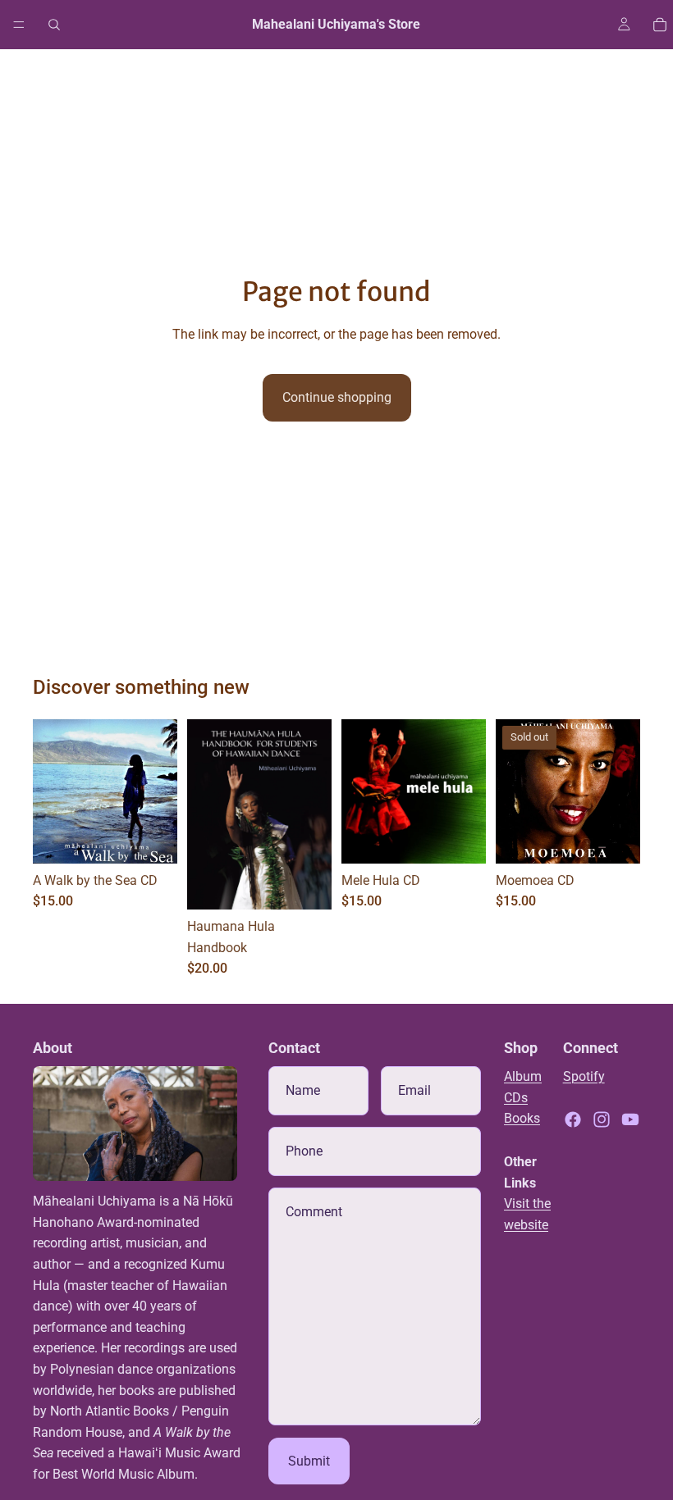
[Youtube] (630, 1119)
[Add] (152, 838)
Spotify (584, 1076)
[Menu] (19, 24)
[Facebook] (573, 1119)
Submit (309, 1461)
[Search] (54, 25)
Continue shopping (336, 397)
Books (522, 1118)
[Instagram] (601, 1119)
